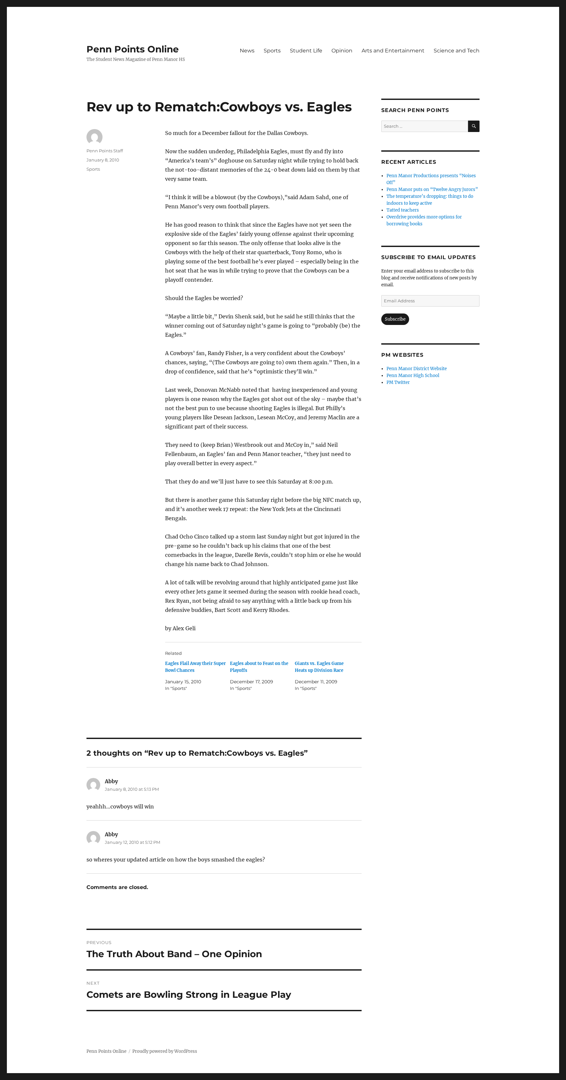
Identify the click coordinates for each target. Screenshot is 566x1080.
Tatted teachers (403, 210)
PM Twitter (398, 382)
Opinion (341, 50)
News (247, 50)
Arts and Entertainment (393, 50)
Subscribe (395, 319)
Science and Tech (457, 50)
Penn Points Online (132, 49)
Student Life (306, 50)
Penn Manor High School (413, 375)
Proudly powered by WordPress (164, 1051)
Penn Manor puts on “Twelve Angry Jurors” (432, 189)
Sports (272, 50)
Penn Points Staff (104, 150)
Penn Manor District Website (417, 368)
